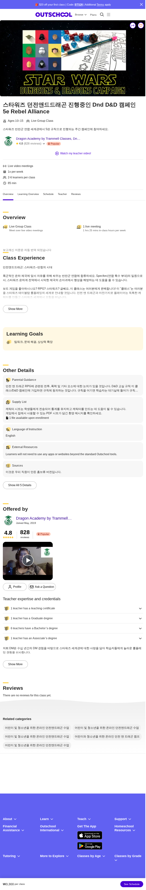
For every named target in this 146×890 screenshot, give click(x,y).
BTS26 (79, 4)
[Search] (102, 15)
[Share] (133, 25)
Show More (15, 308)
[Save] (141, 25)
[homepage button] (53, 14)
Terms (100, 4)
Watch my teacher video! (75, 153)
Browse (79, 14)
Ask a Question (44, 586)
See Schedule (132, 884)
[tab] (8, 194)
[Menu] (108, 14)
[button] (73, 608)
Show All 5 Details (19, 485)
